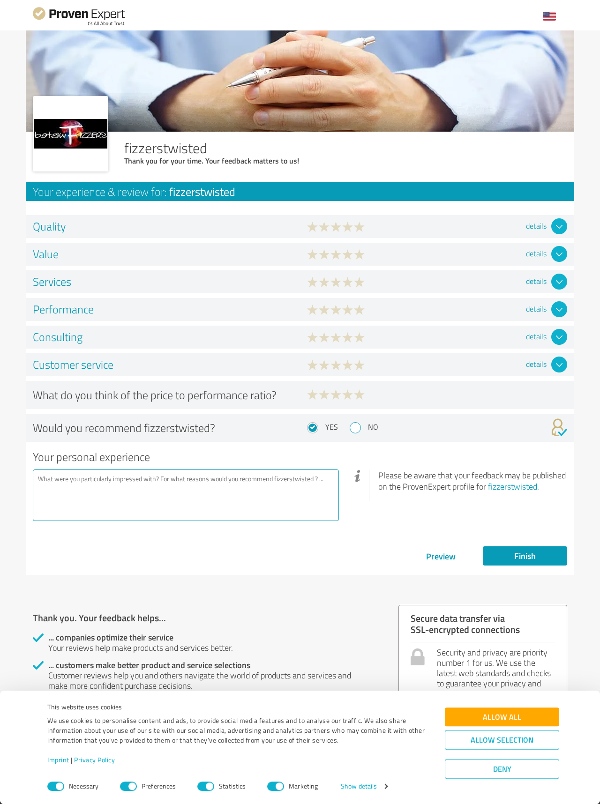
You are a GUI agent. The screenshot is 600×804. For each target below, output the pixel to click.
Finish (525, 556)
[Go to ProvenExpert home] (79, 24)
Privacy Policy (94, 760)
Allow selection (502, 740)
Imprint (58, 760)
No (373, 427)
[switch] (128, 786)
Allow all (502, 717)
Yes (331, 427)
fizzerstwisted (512, 486)
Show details (359, 786)
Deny (502, 769)
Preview (441, 556)
